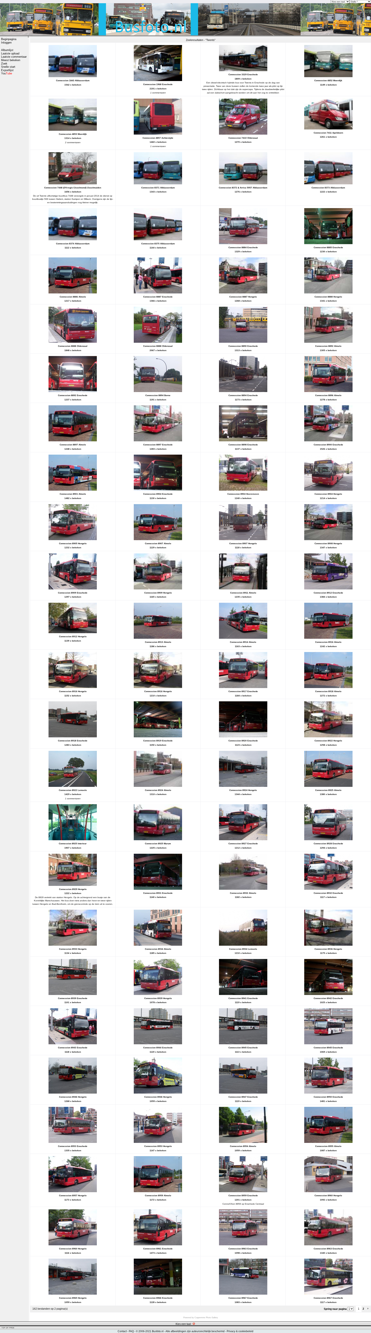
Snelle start (8, 66)
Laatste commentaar (14, 56)
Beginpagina (8, 39)
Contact (122, 1331)
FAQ (131, 1331)
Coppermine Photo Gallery (206, 1317)
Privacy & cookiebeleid (240, 1331)
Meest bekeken (10, 60)
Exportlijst (7, 70)
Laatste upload (10, 53)
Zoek (4, 63)
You (6, 73)
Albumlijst (7, 50)
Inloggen (6, 42)
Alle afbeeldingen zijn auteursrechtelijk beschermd (195, 1331)
